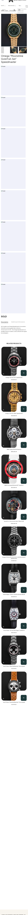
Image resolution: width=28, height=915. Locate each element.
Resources (11, 5)
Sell (20, 5)
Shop (2, 5)
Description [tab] (4, 322)
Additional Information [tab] (18, 322)
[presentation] (2, 50)
